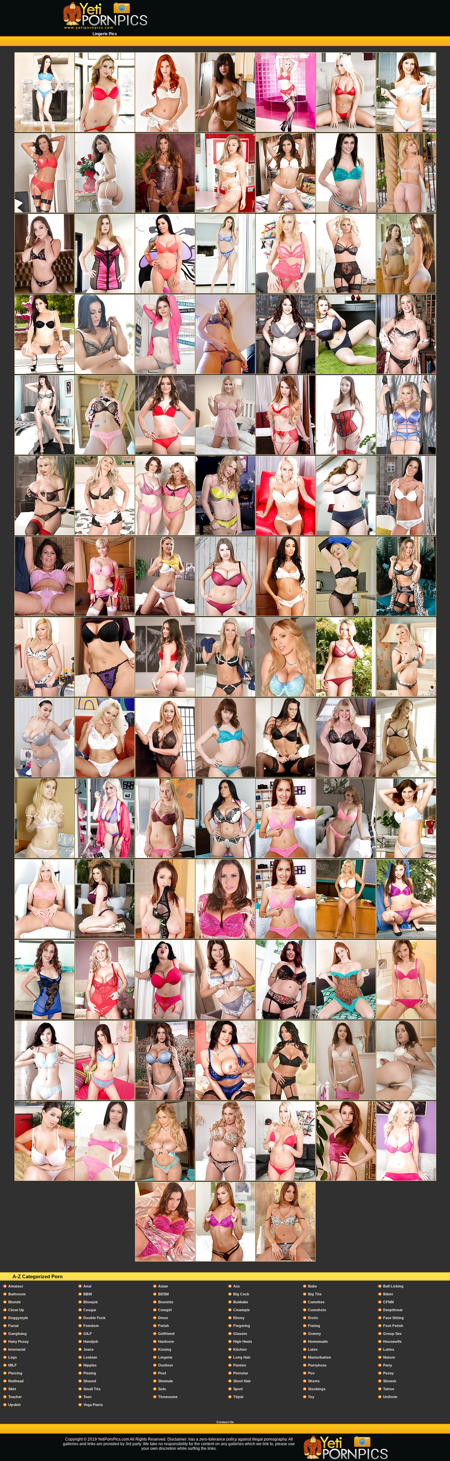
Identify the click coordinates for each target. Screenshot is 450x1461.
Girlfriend (166, 1334)
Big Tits (315, 1294)
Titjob (238, 1397)
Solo (162, 1389)
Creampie (241, 1310)
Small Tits (91, 1389)
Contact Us (225, 1422)
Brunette (165, 1302)
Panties (239, 1365)
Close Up (16, 1310)
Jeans (88, 1349)
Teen (87, 1397)
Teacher (15, 1397)
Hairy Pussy (18, 1341)
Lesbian (90, 1357)
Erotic (313, 1318)
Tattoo (388, 1389)
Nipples (90, 1365)
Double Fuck (94, 1318)
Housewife (392, 1341)
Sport (238, 1389)
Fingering (241, 1326)
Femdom (91, 1326)
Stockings (316, 1389)
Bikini (388, 1294)
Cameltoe (316, 1302)
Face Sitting (393, 1318)
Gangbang (17, 1334)
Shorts (314, 1381)
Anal (87, 1286)
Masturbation (319, 1357)
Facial (13, 1326)
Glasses (240, 1334)
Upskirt (14, 1405)
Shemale (165, 1381)
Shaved (89, 1381)
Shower (389, 1381)
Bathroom (17, 1294)
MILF (12, 1365)
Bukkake (240, 1302)
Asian (163, 1286)
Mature (389, 1357)
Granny (314, 1334)
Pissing (89, 1373)
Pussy (388, 1373)
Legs (12, 1357)
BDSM (163, 1294)
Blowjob (90, 1302)
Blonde (14, 1302)
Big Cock (241, 1294)
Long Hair (241, 1357)
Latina (388, 1349)
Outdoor (165, 1365)
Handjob (90, 1341)
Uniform (390, 1397)
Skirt (12, 1389)
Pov (311, 1373)
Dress (163, 1318)
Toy (311, 1397)
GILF (87, 1334)
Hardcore (166, 1341)
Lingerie (165, 1357)
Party (387, 1365)
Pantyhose (317, 1365)
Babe (312, 1286)
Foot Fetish (393, 1326)
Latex (313, 1349)
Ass (236, 1286)
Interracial (16, 1349)
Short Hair (242, 1381)
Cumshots (317, 1310)
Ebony (238, 1318)
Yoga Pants (93, 1405)
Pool (162, 1373)
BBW (87, 1294)
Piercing (15, 1373)
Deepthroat (393, 1310)
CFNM (388, 1302)
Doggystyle (18, 1318)
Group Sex (392, 1334)
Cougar (89, 1310)
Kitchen (240, 1349)
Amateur (15, 1286)
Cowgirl (165, 1310)
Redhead (16, 1381)
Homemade (318, 1341)
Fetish (163, 1326)
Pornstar (240, 1373)
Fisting (314, 1326)
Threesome (168, 1397)
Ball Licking (393, 1286)
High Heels (242, 1341)
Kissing (164, 1349)
